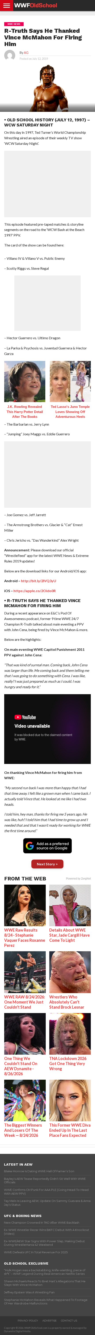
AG (26, 52)
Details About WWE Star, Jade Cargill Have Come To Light (69, 935)
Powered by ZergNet (78, 878)
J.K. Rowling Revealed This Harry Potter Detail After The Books (25, 412)
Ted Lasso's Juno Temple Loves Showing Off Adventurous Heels (70, 412)
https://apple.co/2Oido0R (34, 591)
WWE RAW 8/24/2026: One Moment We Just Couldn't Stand (24, 1001)
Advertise (49, 1320)
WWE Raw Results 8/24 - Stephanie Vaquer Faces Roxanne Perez (24, 938)
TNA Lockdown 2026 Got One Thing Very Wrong (67, 1063)
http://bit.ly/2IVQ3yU (38, 581)
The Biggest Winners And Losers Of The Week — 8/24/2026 (23, 1130)
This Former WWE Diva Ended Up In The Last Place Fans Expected (70, 1130)
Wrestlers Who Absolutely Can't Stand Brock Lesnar (66, 1001)
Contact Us (69, 1320)
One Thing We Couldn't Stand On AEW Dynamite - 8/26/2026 (20, 1066)
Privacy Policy (28, 1320)
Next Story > (47, 864)
